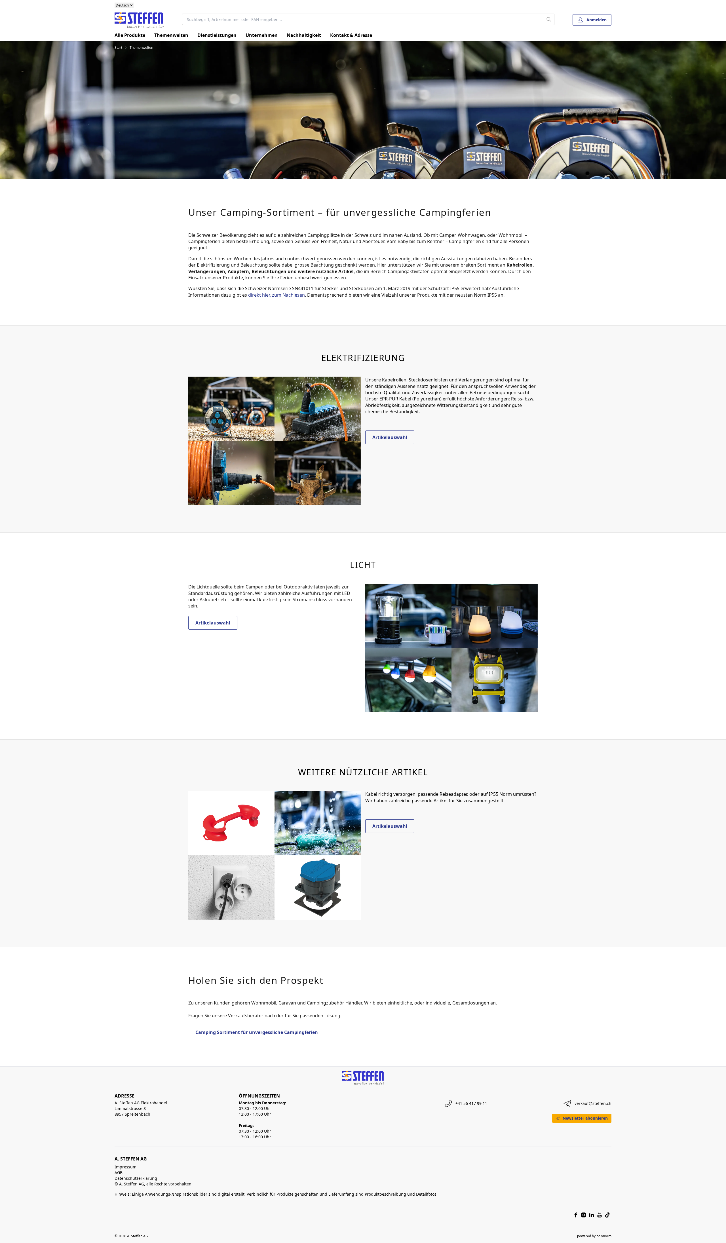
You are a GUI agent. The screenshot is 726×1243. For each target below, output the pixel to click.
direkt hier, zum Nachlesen (276, 295)
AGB (119, 1172)
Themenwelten (171, 35)
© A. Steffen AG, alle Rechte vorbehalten (153, 1184)
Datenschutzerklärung (136, 1178)
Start (118, 47)
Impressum (125, 1167)
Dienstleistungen (217, 35)
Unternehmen (262, 35)
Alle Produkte (130, 35)
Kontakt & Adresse (351, 35)
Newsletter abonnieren (585, 1118)
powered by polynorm (594, 1236)
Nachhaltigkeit (304, 35)
